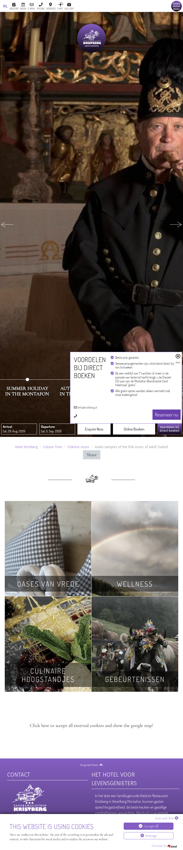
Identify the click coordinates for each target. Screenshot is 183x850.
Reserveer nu (166, 414)
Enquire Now (94, 429)
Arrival (7, 427)
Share (91, 455)
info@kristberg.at (87, 407)
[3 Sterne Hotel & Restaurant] (91, 38)
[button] (7, 224)
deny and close (164, 818)
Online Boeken (134, 429)
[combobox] (19, 429)
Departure (48, 427)
